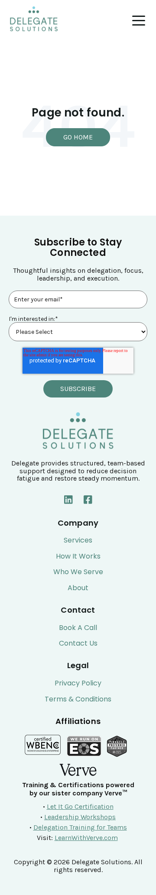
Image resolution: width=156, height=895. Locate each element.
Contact (78, 610)
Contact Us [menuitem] (78, 643)
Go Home (78, 137)
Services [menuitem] (78, 540)
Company (78, 523)
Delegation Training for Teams (80, 827)
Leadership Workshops (80, 817)
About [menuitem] (78, 588)
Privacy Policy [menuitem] (78, 683)
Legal (78, 665)
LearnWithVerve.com (86, 838)
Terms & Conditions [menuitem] (78, 699)
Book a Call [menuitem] (78, 628)
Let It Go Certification (80, 806)
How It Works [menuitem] (78, 556)
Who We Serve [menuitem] (78, 572)
